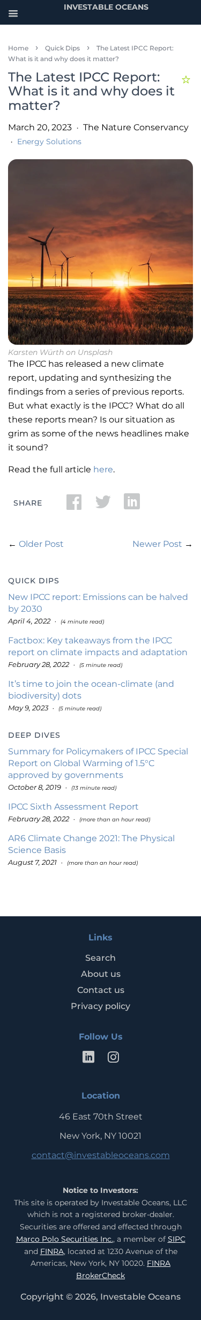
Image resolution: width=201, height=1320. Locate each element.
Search (100, 958)
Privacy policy (100, 1006)
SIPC (176, 1239)
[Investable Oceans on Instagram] (113, 1059)
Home (18, 48)
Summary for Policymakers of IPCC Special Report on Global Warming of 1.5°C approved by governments (98, 763)
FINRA (52, 1251)
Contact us (100, 990)
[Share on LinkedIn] (132, 505)
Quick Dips (62, 48)
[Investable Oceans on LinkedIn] (88, 1059)
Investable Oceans (140, 1297)
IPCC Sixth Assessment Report (73, 807)
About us (101, 974)
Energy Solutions (49, 141)
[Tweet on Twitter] (103, 505)
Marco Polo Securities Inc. (64, 1239)
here (103, 469)
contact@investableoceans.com (101, 1155)
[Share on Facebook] (74, 505)
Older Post (41, 544)
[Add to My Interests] (187, 78)
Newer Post (157, 544)
